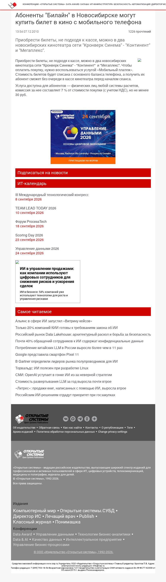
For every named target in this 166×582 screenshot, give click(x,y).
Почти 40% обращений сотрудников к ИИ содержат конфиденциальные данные (79, 340)
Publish (86, 516)
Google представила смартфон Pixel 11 (47, 354)
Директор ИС (27, 516)
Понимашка (67, 522)
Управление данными (55, 534)
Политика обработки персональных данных (66, 431)
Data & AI (20, 539)
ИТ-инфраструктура (101, 4)
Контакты (91, 427)
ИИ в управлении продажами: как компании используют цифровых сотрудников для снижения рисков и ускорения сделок (47, 277)
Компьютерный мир (34, 510)
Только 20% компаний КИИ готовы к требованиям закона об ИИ (66, 327)
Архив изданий (23, 431)
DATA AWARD (73, 4)
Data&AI (84, 4)
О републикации (112, 427)
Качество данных (47, 539)
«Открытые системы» (52, 4)
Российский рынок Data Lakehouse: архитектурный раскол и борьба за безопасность (83, 334)
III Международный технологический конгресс (52, 194)
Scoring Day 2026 (29, 235)
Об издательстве (24, 427)
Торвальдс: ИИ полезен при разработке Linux (51, 367)
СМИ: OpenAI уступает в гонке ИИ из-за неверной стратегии (63, 374)
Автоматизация (141, 4)
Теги (130, 427)
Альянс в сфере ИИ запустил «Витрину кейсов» (53, 320)
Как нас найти (72, 427)
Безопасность (122, 4)
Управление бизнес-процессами (41, 544)
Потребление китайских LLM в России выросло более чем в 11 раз (68, 347)
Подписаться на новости (43, 172)
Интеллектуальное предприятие (94, 539)
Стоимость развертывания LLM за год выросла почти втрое (63, 381)
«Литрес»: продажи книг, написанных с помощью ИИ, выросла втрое (70, 388)
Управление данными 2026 (37, 248)
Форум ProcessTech (31, 221)
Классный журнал (32, 522)
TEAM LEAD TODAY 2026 (35, 208)
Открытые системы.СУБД (87, 510)
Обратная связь (49, 427)
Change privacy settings (112, 431)
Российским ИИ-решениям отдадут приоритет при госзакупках (65, 394)
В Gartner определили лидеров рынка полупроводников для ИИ (66, 361)
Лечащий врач (60, 516)
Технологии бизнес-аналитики (104, 534)
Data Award (22, 534)
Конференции (31, 4)
